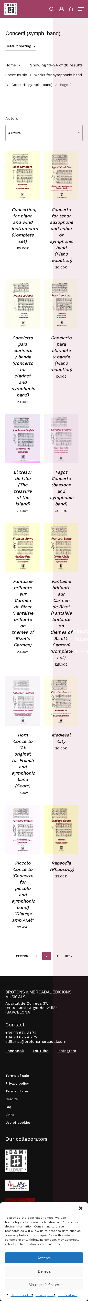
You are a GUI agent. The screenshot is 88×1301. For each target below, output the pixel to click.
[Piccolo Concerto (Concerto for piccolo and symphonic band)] (22, 829)
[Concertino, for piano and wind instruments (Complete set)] (22, 175)
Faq (8, 1107)
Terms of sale (17, 1075)
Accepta (44, 1258)
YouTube (41, 1051)
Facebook (14, 1051)
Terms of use (67, 1295)
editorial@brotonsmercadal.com (35, 1041)
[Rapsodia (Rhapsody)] (61, 829)
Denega (44, 1271)
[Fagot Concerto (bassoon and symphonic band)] (61, 438)
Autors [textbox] (14, 133)
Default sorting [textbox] (18, 46)
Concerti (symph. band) (32, 85)
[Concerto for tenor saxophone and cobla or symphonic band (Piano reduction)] (61, 175)
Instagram (66, 1051)
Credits (11, 1099)
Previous (22, 955)
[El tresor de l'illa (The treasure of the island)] (22, 438)
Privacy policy (45, 1295)
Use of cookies (22, 1295)
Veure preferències (44, 1285)
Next (68, 955)
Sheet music (16, 75)
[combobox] (20, 46)
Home (10, 65)
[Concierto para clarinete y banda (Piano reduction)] (61, 304)
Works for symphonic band (58, 75)
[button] (80, 1208)
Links (9, 1115)
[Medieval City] (61, 701)
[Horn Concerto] (22, 701)
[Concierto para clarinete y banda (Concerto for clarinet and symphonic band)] (22, 304)
